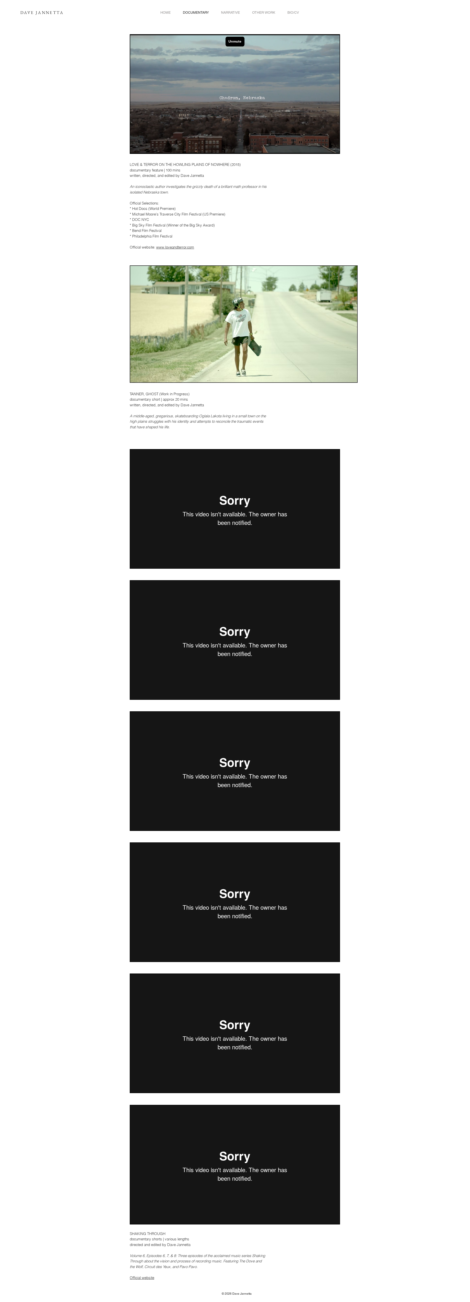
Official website (142, 1277)
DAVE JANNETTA (42, 12)
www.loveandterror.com (175, 247)
